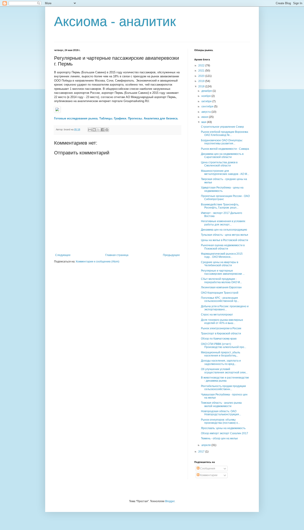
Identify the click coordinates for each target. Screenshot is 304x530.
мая (204, 122)
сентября (207, 106)
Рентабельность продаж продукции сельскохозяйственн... (223, 388)
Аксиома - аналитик (115, 21)
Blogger (169, 501)
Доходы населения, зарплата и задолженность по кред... (221, 362)
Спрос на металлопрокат (217, 314)
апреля (206, 445)
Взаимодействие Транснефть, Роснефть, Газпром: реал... (220, 206)
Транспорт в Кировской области (221, 333)
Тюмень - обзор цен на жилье (219, 438)
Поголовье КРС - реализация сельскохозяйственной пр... (220, 299)
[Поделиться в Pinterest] (107, 129)
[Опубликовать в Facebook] (102, 129)
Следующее (63, 255)
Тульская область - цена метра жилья (224, 234)
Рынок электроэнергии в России (221, 328)
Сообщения (207, 468)
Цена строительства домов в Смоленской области (219, 164)
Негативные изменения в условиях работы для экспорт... (223, 223)
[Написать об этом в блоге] (94, 129)
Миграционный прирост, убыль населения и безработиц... (220, 354)
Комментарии (208, 475)
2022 (201, 65)
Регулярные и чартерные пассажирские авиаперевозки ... (223, 272)
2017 (201, 451)
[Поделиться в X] (98, 129)
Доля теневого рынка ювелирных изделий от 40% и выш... (222, 321)
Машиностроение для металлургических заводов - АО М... (225, 172)
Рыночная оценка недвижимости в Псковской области (223, 247)
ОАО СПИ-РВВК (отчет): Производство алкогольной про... (223, 345)
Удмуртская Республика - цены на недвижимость (222, 189)
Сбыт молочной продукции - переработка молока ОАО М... (221, 280)
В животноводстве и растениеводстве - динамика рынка (225, 379)
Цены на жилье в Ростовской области (224, 240)
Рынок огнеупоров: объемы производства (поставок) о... (220, 421)
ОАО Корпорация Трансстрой (219, 292)
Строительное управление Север (222, 126)
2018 (201, 86)
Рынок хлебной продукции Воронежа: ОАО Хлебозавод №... (225, 133)
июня (205, 117)
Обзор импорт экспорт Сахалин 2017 (224, 433)
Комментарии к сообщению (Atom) (97, 261)
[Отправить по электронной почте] (90, 129)
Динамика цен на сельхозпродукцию (224, 229)
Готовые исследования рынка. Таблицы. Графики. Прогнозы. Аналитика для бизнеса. (116, 118)
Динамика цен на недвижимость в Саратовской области (222, 155)
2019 (201, 81)
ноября (206, 96)
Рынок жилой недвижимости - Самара (225, 148)
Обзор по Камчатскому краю (219, 338)
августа (206, 111)
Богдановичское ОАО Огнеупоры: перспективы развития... (222, 142)
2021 (201, 70)
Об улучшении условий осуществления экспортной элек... (224, 371)
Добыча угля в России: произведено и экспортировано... (225, 308)
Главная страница (116, 255)
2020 (201, 76)
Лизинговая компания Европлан (221, 287)
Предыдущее (171, 255)
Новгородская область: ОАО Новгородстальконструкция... (221, 413)
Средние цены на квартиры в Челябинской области (219, 264)
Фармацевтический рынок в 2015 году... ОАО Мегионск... (222, 255)
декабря (207, 90)
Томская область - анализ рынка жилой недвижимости (221, 404)
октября (206, 101)
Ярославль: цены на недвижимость (223, 428)
